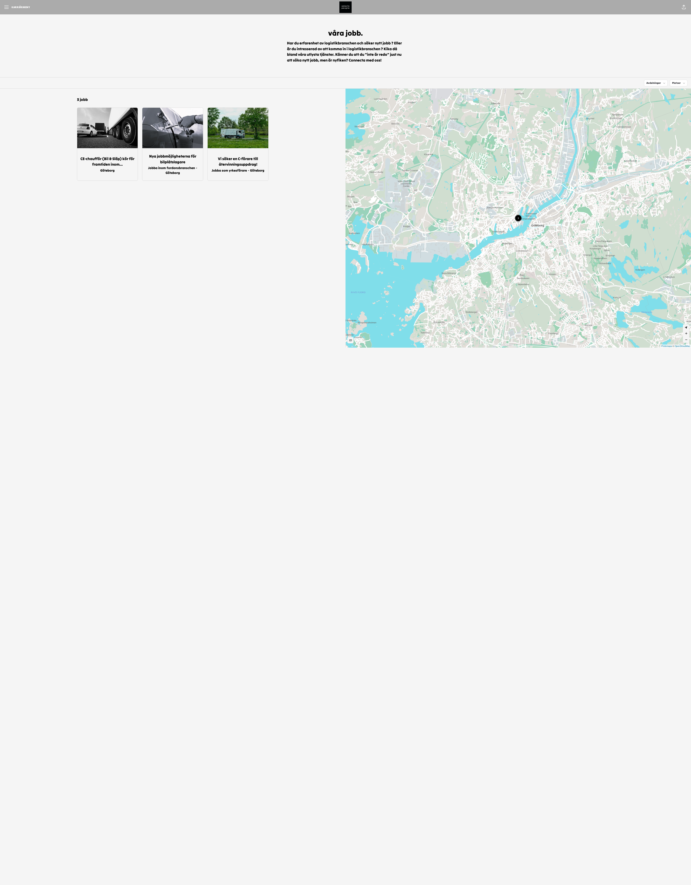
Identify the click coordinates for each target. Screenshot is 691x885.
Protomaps (666, 345)
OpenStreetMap (682, 345)
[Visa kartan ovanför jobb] (350, 340)
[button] (684, 7)
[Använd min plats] (686, 327)
